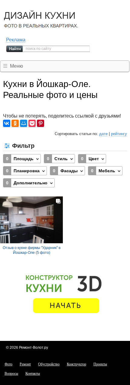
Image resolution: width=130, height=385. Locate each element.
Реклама (15, 39)
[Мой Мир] (23, 123)
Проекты (100, 364)
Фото (8, 364)
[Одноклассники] (15, 123)
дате (103, 133)
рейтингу (119, 133)
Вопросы (11, 373)
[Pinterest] (40, 123)
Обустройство (49, 364)
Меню (16, 66)
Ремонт (25, 364)
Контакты (32, 373)
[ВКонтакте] (6, 123)
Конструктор (76, 364)
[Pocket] (32, 123)
